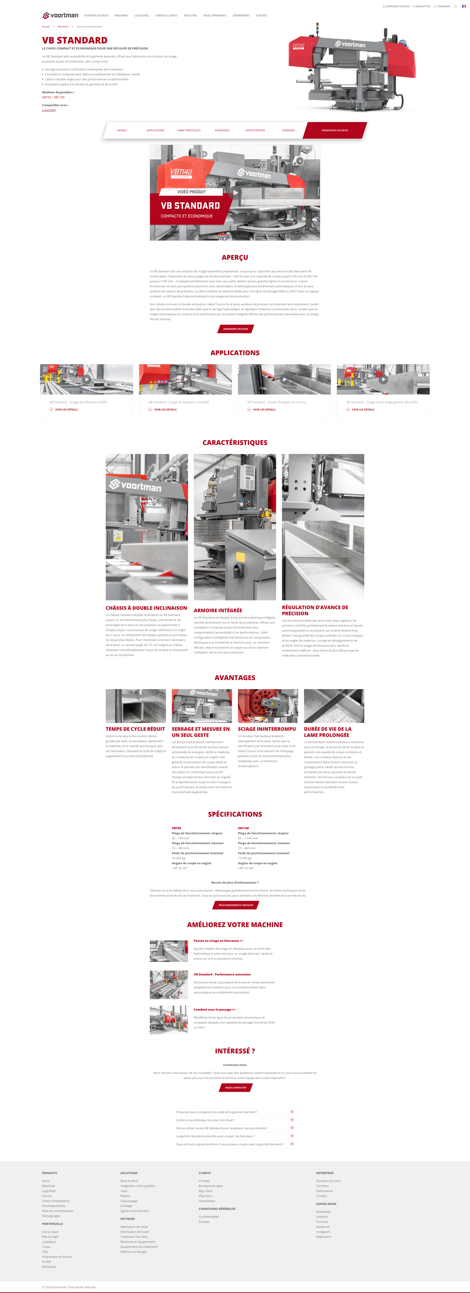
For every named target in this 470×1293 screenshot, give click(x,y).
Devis (45, 1181)
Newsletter (323, 1212)
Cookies (204, 1222)
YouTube (322, 1222)
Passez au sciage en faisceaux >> (218, 941)
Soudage (126, 1206)
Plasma (125, 1196)
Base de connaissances (57, 1211)
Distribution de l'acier (134, 1232)
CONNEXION (443, 6)
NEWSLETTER (422, 6)
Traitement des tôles (134, 1237)
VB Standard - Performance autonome (222, 974)
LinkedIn (322, 1217)
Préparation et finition (57, 1257)
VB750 (46, 97)
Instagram (323, 1232)
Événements (241, 15)
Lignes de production (134, 1211)
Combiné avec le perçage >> (215, 1009)
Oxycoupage (128, 1201)
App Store (205, 1191)
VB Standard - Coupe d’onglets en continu (276, 402)
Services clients (166, 15)
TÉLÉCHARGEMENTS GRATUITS (236, 905)
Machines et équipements (137, 1242)
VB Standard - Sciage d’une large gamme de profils (382, 402)
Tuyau (46, 1247)
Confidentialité (209, 1217)
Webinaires (323, 1237)
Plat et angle (50, 1237)
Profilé (46, 1262)
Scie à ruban (50, 1232)
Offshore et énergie (133, 1252)
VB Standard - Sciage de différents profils (78, 402)
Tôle (45, 1252)
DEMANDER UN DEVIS (397, 6)
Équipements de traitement (138, 1247)
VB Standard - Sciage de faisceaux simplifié (178, 402)
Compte (204, 1181)
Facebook (322, 1227)
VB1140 (59, 97)
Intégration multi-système (137, 1186)
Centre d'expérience (55, 1201)
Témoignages (51, 1216)
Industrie (190, 15)
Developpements (214, 15)
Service (47, 1196)
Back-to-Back (129, 1181)
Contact (262, 15)
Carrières (322, 1186)
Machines (121, 15)
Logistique (49, 1242)
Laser (124, 1191)
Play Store (205, 1196)
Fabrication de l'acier (134, 1227)
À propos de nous (96, 15)
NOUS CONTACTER (236, 1087)
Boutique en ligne (211, 1186)
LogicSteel (141, 15)
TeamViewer (207, 1201)
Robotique (49, 1267)
